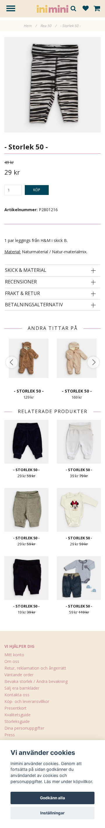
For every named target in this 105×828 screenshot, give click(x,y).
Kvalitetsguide (17, 714)
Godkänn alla (52, 798)
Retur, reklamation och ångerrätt (35, 668)
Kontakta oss (16, 694)
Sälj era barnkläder (21, 688)
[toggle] (13, 9)
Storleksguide (17, 721)
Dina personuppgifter (24, 728)
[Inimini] (52, 8)
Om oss (11, 661)
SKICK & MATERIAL (25, 270)
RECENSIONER (21, 282)
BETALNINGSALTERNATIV (34, 305)
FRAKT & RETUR (22, 293)
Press (9, 734)
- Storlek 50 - (70, 25)
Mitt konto (14, 654)
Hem (30, 25)
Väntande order (19, 674)
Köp (36, 189)
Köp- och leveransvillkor (26, 701)
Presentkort (15, 708)
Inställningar (52, 813)
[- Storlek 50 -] (52, 85)
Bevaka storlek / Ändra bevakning (36, 681)
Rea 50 (48, 25)
